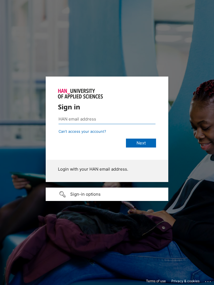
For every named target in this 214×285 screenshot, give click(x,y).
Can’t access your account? (82, 131)
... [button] (208, 280)
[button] (107, 194)
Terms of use (156, 281)
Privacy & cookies (185, 281)
